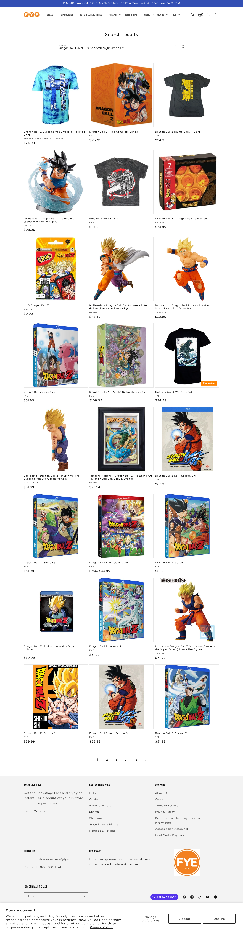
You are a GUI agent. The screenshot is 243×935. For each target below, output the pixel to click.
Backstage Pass (100, 805)
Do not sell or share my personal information (178, 820)
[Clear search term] (175, 47)
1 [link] (97, 759)
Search (94, 811)
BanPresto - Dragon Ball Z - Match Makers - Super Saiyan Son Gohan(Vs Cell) (52, 477)
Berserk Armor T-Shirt (104, 218)
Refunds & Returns (102, 830)
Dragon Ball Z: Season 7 (171, 733)
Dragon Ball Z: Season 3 (105, 646)
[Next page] (145, 760)
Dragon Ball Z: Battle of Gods (108, 562)
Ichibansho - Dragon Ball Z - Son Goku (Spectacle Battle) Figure (49, 220)
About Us (161, 793)
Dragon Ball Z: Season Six (41, 733)
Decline (219, 919)
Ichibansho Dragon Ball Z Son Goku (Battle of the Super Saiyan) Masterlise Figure (185, 648)
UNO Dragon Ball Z (36, 305)
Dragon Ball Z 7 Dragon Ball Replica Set (181, 218)
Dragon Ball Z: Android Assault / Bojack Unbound (50, 648)
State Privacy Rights (103, 824)
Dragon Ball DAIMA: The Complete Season (117, 392)
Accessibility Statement (171, 829)
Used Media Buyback (169, 835)
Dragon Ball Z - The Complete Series (113, 131)
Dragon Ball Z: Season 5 (39, 562)
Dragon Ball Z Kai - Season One (176, 475)
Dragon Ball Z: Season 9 (40, 392)
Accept (184, 919)
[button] (51, 15)
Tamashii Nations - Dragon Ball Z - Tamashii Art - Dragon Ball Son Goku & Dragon (120, 477)
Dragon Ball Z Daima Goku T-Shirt (177, 131)
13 (135, 759)
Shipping (95, 818)
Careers (160, 799)
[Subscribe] (84, 897)
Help (92, 793)
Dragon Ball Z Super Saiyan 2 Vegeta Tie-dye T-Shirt (55, 133)
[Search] (183, 47)
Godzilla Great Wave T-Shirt (173, 392)
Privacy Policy (101, 927)
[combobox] (121, 47)
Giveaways (95, 851)
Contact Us (97, 799)
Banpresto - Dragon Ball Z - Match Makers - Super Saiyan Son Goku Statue (184, 307)
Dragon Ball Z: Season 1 (170, 562)
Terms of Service (166, 805)
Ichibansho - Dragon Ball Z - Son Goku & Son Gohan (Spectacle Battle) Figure (118, 307)
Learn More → (35, 811)
